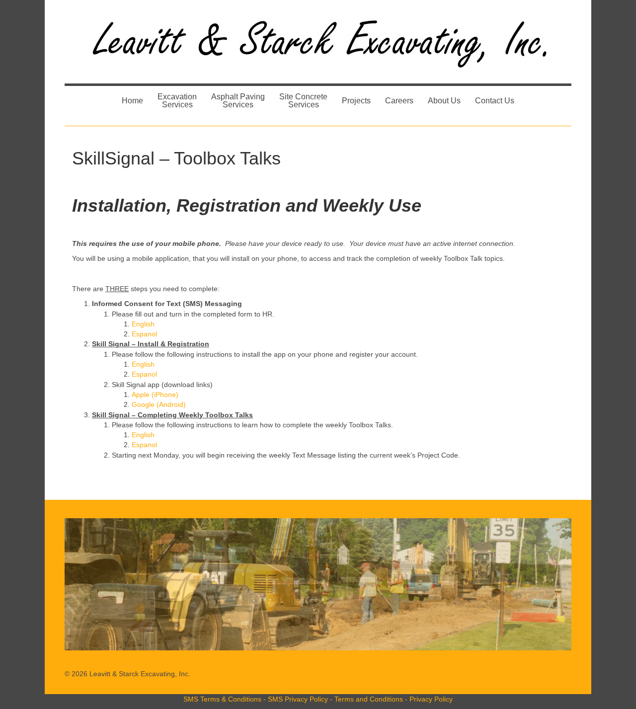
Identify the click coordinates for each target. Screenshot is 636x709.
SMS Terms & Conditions (222, 699)
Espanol (144, 334)
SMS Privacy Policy (298, 699)
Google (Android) (159, 404)
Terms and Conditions (368, 699)
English (143, 324)
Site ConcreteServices (303, 100)
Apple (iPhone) (155, 394)
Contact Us (494, 100)
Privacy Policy (431, 699)
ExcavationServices (177, 100)
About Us (444, 100)
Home (132, 100)
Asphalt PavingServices (238, 100)
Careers (399, 100)
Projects (356, 100)
